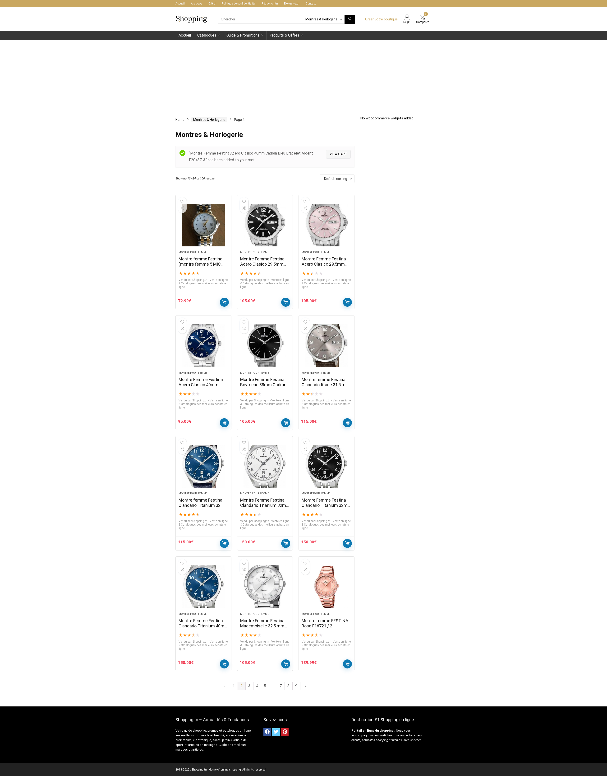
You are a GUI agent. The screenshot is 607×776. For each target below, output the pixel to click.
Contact (311, 3)
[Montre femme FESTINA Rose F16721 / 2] (326, 586)
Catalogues (206, 35)
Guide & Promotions (242, 35)
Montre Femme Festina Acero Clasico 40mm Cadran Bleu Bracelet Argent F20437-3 (201, 387)
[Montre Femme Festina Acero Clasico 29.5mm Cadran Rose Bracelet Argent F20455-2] (326, 225)
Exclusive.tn (291, 3)
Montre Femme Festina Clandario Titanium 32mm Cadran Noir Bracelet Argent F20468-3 (326, 508)
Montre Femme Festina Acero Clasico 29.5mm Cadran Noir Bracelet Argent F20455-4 (262, 266)
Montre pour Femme (193, 252)
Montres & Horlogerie (209, 120)
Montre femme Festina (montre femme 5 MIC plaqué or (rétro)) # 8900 (202, 264)
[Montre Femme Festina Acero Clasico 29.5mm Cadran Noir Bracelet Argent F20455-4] (265, 225)
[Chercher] (350, 19)
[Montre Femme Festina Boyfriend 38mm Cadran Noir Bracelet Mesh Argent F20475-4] (265, 345)
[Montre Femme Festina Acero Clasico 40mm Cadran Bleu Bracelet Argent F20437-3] (203, 345)
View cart (338, 154)
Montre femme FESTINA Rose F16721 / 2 (325, 623)
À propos (196, 3)
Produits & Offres (284, 35)
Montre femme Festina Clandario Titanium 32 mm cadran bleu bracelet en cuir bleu (202, 508)
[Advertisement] (303, 75)
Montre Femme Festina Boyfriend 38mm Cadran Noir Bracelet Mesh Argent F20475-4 (263, 387)
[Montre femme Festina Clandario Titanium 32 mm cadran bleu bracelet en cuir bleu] (203, 466)
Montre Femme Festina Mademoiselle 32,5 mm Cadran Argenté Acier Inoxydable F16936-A (262, 628)
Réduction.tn (270, 3)
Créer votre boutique (381, 19)
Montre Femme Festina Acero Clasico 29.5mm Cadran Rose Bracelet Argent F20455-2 (324, 266)
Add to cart (224, 302)
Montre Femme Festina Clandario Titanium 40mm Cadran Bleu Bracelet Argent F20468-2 (203, 628)
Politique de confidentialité (238, 3)
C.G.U (212, 3)
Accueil (180, 3)
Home (179, 120)
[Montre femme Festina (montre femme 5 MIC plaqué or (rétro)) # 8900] (203, 225)
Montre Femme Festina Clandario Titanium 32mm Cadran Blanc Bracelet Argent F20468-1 (265, 508)
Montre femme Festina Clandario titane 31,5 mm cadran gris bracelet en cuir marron (325, 387)
